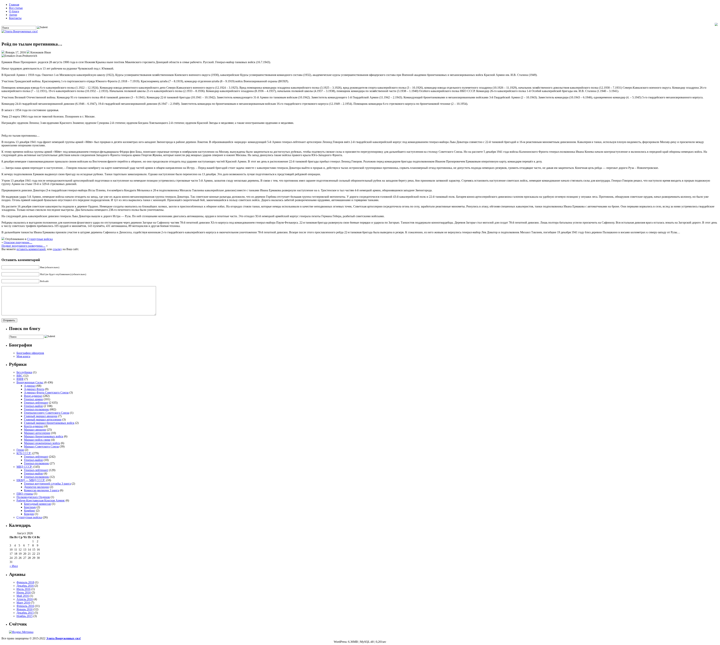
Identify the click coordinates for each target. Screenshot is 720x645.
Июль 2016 (23, 589)
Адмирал (30, 385)
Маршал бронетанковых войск (43, 436)
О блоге (14, 11)
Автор (13, 14)
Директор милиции (36, 487)
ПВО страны (24, 493)
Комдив (29, 514)
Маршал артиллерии (37, 433)
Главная (14, 4)
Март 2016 (23, 602)
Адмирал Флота (34, 389)
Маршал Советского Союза (41, 446)
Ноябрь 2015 (24, 616)
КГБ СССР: (24, 453)
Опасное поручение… (18, 242)
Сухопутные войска (40, 239)
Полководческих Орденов (33, 497)
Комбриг (29, 510)
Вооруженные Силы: (30, 382)
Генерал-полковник (36, 409)
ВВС (19, 375)
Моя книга (23, 356)
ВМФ (20, 379)
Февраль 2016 (25, 606)
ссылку (57, 249)
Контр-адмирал (34, 426)
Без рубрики (24, 372)
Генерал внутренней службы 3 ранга (47, 483)
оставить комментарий (31, 249)
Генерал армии (33, 399)
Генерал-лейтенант (36, 402)
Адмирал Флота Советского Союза (46, 392)
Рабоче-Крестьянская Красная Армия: (40, 500)
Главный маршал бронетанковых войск (49, 422)
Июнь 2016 (23, 592)
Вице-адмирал (33, 395)
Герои (20, 449)
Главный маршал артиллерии (43, 419)
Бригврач (30, 507)
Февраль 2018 (25, 582)
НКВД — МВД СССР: (30, 480)
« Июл (14, 566)
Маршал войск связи (37, 439)
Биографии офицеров (30, 353)
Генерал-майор (33, 406)
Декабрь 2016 (25, 585)
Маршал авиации (35, 429)
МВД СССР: (24, 466)
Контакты (15, 18)
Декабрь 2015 (25, 612)
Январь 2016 (24, 609)
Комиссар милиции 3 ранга (41, 490)
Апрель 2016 (24, 599)
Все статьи (16, 8)
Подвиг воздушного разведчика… (23, 245)
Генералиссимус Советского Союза (46, 412)
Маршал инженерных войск (42, 443)
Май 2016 (22, 595)
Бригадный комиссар (37, 503)
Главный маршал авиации (40, 416)
